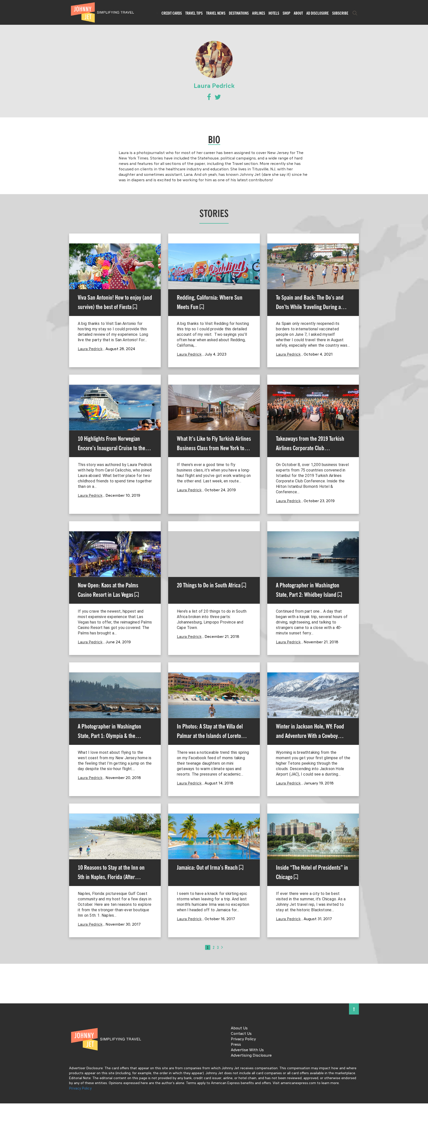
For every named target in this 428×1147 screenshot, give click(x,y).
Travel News (215, 13)
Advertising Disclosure (251, 1056)
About (298, 13)
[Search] (355, 13)
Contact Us (241, 1034)
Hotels (273, 13)
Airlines (258, 13)
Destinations (239, 13)
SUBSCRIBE (340, 13)
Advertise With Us (247, 1050)
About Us (239, 1028)
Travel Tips (194, 13)
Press (236, 1045)
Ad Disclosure (317, 13)
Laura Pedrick (90, 349)
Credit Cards (171, 13)
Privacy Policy (243, 1039)
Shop (286, 13)
